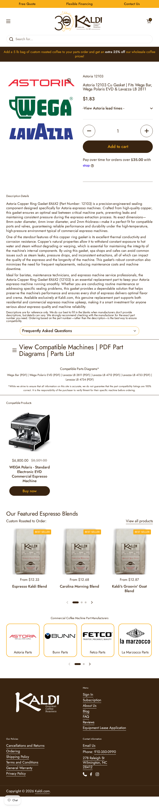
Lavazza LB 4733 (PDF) (136, 375)
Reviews (88, 722)
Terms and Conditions (22, 762)
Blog (86, 711)
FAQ (86, 716)
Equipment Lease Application (104, 727)
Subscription (92, 699)
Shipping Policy (17, 756)
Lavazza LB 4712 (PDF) (106, 375)
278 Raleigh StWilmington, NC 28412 (95, 762)
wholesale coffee (143, 51)
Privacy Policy (16, 773)
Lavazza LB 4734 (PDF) (80, 379)
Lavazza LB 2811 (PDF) (76, 375)
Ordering (13, 751)
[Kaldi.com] (78, 21)
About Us (89, 705)
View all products (139, 521)
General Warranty (19, 767)
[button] (149, 21)
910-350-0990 (105, 751)
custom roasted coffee (45, 51)
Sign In (88, 694)
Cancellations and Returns (25, 745)
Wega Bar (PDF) (17, 375)
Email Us (89, 745)
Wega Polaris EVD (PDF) (44, 375)
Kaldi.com (42, 791)
